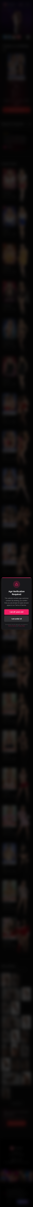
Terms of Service (12, 626)
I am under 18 (16, 619)
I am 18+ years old (16, 612)
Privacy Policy (21, 626)
